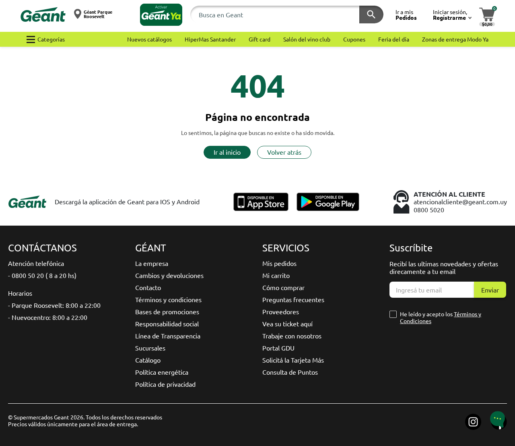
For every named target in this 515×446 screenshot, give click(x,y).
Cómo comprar (283, 287)
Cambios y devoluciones (169, 275)
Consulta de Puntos (290, 372)
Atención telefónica (36, 263)
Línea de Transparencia (167, 335)
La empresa (151, 263)
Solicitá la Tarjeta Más (293, 360)
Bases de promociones (167, 311)
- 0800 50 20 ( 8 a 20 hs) (42, 275)
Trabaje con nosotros (291, 335)
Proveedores (280, 311)
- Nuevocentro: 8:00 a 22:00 (47, 317)
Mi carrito (276, 275)
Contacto (148, 287)
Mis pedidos (279, 263)
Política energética (161, 372)
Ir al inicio (227, 152)
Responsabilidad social (167, 323)
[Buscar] (371, 14)
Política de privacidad (165, 384)
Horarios (20, 293)
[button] (161, 15)
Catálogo (148, 360)
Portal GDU (278, 347)
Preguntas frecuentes (293, 299)
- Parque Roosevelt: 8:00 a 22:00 (54, 305)
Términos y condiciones (168, 299)
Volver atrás (284, 152)
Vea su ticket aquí (287, 323)
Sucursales (150, 347)
